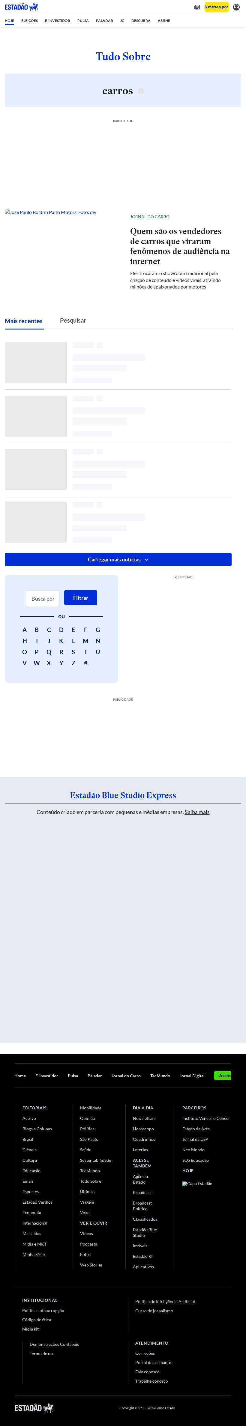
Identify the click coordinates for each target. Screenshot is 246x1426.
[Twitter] (199, 1408)
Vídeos (86, 1233)
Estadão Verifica (37, 1202)
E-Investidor (46, 1075)
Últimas (87, 1191)
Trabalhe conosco (151, 1381)
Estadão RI (142, 1256)
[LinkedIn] (228, 1408)
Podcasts (88, 1243)
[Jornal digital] (197, 7)
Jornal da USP (195, 1139)
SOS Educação (195, 1160)
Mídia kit (30, 1328)
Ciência (29, 1149)
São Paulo (89, 1139)
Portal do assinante (153, 1362)
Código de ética (36, 1319)
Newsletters (144, 1118)
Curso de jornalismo (154, 1310)
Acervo (29, 1118)
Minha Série (33, 1254)
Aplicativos (143, 1266)
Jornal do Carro (150, 216)
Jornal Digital (192, 1075)
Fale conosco (147, 1371)
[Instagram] (214, 1408)
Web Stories (91, 1264)
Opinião (87, 1118)
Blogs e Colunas (37, 1128)
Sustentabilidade (95, 1160)
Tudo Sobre (90, 1181)
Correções (145, 1353)
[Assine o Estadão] (216, 7)
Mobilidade (90, 1107)
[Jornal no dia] (206, 1222)
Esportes (30, 1191)
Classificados (145, 1219)
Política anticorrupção (43, 1310)
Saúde (85, 1149)
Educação (31, 1170)
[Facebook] (185, 1408)
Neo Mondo (193, 1149)
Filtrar (80, 597)
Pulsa (73, 1075)
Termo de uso (42, 1353)
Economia (31, 1212)
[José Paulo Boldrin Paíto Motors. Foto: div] (63, 251)
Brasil (27, 1139)
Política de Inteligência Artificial (165, 1301)
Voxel (85, 1212)
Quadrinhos (144, 1139)
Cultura (29, 1160)
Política (87, 1128)
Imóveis (140, 1245)
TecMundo (160, 1075)
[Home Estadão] (21, 7)
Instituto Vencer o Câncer (206, 1118)
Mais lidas (31, 1233)
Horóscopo (143, 1128)
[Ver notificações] (236, 7)
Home (20, 1075)
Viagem (87, 1202)
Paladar (95, 1075)
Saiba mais (197, 812)
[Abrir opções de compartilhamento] (227, 216)
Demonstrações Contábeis (54, 1344)
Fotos (85, 1254)
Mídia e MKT (34, 1243)
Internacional (34, 1222)
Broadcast (142, 1192)
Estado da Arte (196, 1128)
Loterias (140, 1149)
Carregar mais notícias (114, 559)
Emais (28, 1181)
